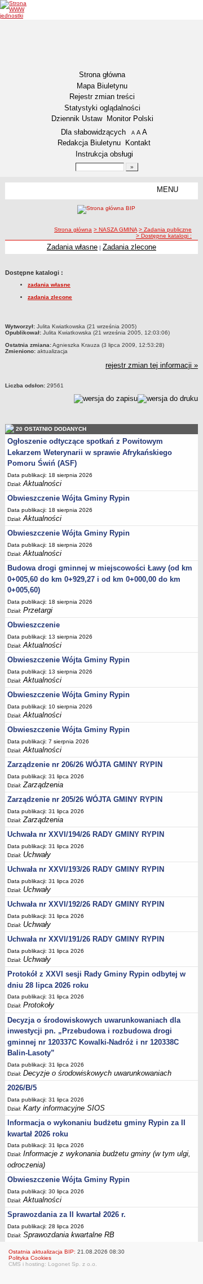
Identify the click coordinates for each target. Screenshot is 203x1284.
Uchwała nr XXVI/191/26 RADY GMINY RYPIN (85, 939)
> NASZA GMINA (115, 229)
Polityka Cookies (29, 1258)
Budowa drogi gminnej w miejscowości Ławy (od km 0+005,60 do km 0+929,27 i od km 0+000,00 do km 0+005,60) (99, 579)
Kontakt (138, 143)
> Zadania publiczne (165, 229)
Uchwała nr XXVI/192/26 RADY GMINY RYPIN (85, 904)
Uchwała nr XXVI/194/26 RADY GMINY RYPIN (85, 834)
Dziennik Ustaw (76, 118)
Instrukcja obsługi (104, 154)
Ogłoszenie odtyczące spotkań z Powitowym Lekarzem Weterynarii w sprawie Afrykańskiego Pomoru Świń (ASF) (89, 452)
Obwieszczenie (33, 625)
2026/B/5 (22, 1088)
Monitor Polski (130, 118)
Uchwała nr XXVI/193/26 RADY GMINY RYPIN (85, 869)
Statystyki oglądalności (102, 108)
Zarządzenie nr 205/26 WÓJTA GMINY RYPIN (84, 799)
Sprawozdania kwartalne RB (68, 1234)
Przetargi (37, 610)
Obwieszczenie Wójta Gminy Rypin (68, 498)
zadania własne (49, 285)
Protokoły (38, 1005)
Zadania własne (72, 247)
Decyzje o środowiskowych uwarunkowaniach (97, 1073)
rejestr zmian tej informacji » (151, 365)
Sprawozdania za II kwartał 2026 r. (66, 1214)
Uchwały (37, 854)
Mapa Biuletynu (102, 86)
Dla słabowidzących (93, 132)
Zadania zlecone (129, 247)
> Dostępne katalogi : (164, 236)
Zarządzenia (43, 785)
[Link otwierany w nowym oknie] (21, 9)
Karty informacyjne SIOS (64, 1108)
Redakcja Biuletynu (89, 143)
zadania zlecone (50, 297)
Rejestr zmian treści (102, 96)
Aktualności (42, 483)
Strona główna (102, 74)
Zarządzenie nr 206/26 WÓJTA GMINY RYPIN (84, 764)
